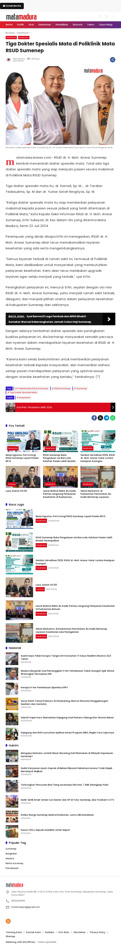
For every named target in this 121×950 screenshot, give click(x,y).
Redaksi (49, 932)
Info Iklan (63, 932)
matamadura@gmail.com (25, 907)
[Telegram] (106, 418)
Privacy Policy (97, 932)
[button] (99, 16)
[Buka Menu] (106, 16)
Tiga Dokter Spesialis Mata (23, 392)
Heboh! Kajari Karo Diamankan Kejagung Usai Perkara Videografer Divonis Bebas (67, 717)
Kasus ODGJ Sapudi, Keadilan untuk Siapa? (45, 830)
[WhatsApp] (112, 418)
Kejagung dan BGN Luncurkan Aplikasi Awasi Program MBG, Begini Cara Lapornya (67, 732)
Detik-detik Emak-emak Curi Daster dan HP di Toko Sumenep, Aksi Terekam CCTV (67, 799)
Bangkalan (11, 853)
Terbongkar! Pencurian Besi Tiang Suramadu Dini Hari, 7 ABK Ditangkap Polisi (64, 784)
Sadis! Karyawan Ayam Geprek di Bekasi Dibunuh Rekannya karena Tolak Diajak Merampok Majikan (66, 770)
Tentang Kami (14, 932)
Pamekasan (12, 868)
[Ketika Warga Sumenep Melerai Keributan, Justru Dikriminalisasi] (12, 816)
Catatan (12, 484)
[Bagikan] (112, 59)
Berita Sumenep (14, 863)
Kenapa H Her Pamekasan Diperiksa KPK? (44, 687)
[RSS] (8, 921)
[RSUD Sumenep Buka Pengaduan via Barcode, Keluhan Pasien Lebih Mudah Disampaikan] (60, 441)
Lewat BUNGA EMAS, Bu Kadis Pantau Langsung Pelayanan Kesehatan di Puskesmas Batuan (59, 494)
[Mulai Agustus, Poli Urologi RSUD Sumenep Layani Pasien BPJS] (23, 441)
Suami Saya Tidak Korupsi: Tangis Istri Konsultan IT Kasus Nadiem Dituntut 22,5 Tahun (66, 657)
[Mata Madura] (21, 16)
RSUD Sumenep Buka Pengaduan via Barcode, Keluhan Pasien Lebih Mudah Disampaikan (59, 458)
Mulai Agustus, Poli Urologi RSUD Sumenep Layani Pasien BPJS (22, 458)
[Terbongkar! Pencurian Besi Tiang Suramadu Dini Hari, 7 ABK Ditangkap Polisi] (12, 786)
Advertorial (11, 37)
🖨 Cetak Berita (12, 5)
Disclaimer (80, 932)
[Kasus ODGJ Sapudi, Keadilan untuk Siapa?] (12, 831)
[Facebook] (94, 418)
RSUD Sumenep (62, 388)
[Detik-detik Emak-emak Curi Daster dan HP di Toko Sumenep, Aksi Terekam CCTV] (12, 801)
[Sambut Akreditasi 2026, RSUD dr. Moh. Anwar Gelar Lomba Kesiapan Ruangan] (98, 441)
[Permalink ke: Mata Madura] (9, 60)
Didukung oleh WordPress (20, 942)
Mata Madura (19, 59)
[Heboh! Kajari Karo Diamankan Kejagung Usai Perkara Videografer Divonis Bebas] (12, 719)
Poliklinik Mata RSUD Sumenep (33, 388)
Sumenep (82, 388)
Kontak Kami (33, 932)
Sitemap (10, 936)
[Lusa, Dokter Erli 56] (23, 477)
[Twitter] (100, 418)
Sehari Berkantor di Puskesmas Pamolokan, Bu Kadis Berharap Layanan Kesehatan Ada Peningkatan (97, 494)
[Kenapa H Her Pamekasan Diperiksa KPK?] (12, 689)
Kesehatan (24, 37)
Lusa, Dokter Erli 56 (16, 490)
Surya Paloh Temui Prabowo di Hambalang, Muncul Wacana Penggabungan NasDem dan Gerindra (64, 703)
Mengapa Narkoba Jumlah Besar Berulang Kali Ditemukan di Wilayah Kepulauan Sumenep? (67, 755)
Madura (10, 858)
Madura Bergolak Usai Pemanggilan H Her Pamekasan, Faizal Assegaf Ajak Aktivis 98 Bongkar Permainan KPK (67, 672)
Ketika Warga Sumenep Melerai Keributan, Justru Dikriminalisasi (57, 814)
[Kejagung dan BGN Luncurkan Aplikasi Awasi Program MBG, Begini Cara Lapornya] (12, 734)
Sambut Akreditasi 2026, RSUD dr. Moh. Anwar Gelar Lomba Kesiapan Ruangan (98, 458)
